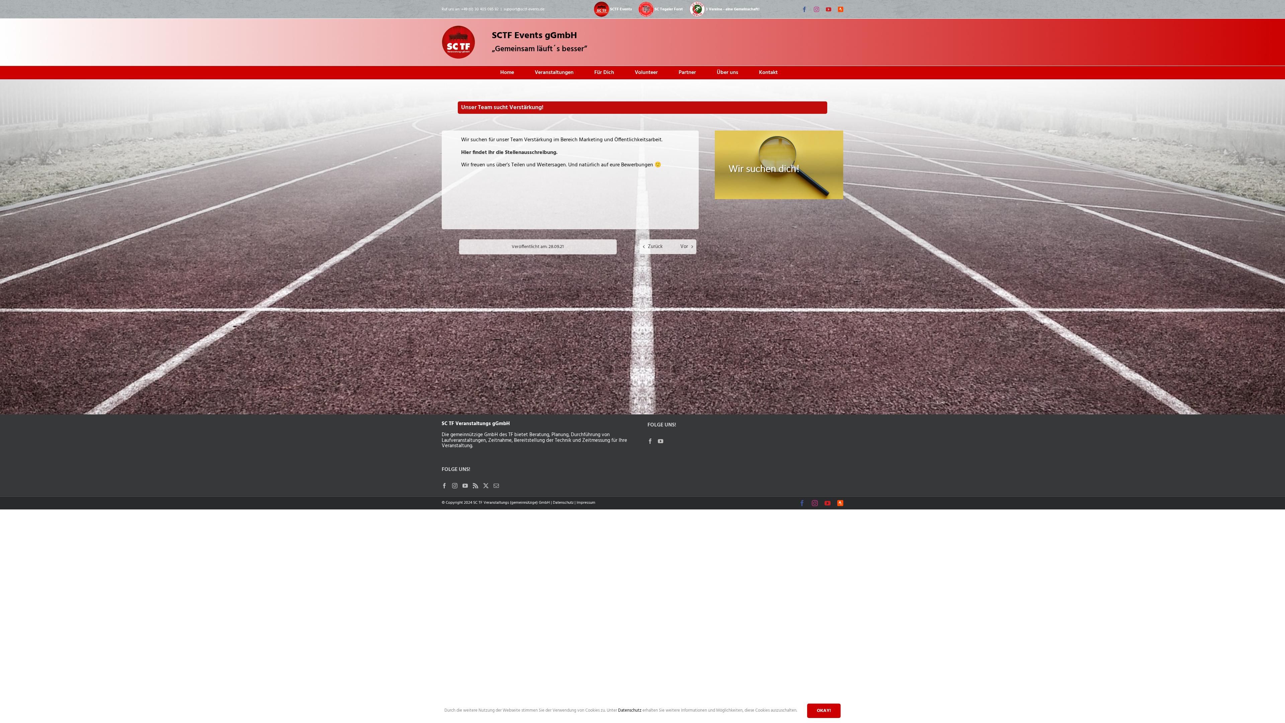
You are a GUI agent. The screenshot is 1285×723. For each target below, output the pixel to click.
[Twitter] (486, 485)
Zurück (655, 247)
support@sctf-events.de (524, 9)
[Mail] (496, 485)
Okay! (824, 711)
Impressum (586, 502)
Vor (684, 247)
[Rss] (475, 485)
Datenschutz (563, 502)
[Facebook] (444, 485)
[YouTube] (465, 485)
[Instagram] (454, 485)
